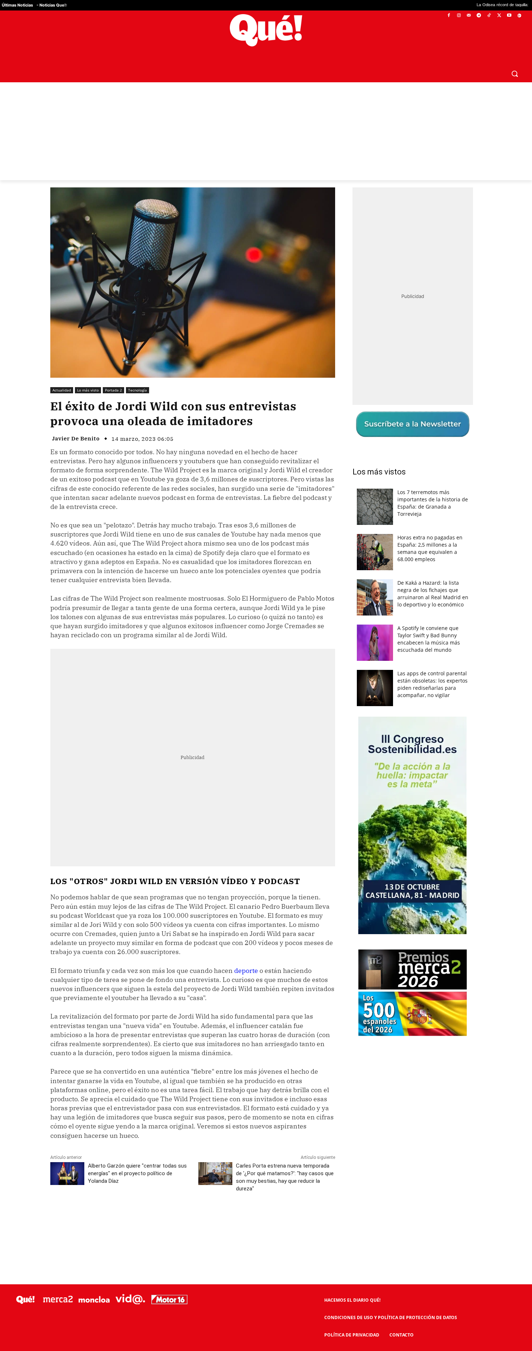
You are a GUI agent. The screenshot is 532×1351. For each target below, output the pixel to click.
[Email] (209, 1221)
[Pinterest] (142, 1221)
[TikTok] (489, 16)
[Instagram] (459, 16)
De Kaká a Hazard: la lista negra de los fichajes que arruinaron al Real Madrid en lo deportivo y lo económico (432, 593)
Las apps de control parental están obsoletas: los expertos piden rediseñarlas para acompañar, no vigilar (432, 684)
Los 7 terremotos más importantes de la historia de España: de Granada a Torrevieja (432, 503)
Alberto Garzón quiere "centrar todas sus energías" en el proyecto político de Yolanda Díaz (137, 1173)
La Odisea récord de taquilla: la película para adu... (460, 5)
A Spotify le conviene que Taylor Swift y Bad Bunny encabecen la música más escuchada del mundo (428, 639)
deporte (246, 970)
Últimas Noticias (17, 5)
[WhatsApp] (159, 1221)
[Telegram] (479, 16)
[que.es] (266, 30)
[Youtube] (509, 16)
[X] (499, 16)
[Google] (519, 16)
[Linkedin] (192, 1221)
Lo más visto (88, 390)
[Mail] (469, 16)
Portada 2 (113, 390)
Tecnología (137, 390)
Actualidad (61, 390)
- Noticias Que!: (52, 5)
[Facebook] (449, 16)
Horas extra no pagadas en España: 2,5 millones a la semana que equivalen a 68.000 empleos (430, 548)
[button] (514, 73)
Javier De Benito (76, 438)
